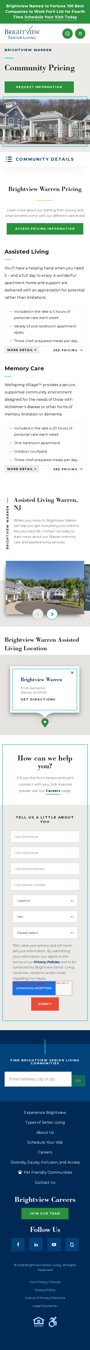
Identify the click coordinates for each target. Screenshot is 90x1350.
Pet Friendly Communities (47, 1172)
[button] (80, 33)
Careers (45, 1152)
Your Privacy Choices (45, 1282)
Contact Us (45, 1183)
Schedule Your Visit (45, 1142)
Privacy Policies (47, 962)
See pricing (65, 350)
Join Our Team (45, 1213)
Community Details (45, 159)
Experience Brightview (45, 1113)
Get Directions (38, 699)
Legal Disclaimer (45, 1306)
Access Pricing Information (45, 228)
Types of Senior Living (45, 1122)
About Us (45, 1133)
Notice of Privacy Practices (45, 1298)
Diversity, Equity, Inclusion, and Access (45, 1162)
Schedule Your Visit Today (50, 17)
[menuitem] (67, 33)
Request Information (39, 87)
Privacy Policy (45, 1290)
